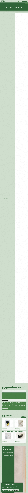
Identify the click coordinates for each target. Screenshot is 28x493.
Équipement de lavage (6, 393)
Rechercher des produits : (6, 390)
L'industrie (4, 398)
